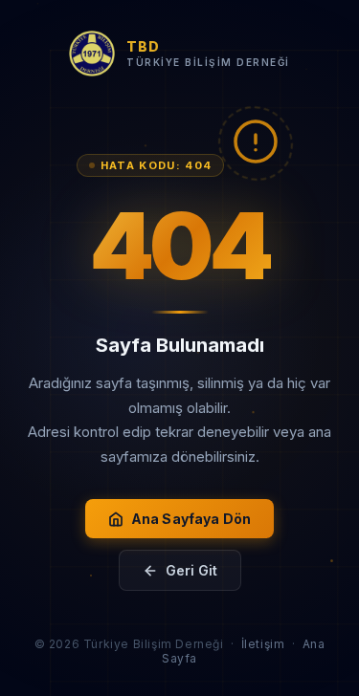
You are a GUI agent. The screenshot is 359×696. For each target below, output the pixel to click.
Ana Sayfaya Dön (191, 519)
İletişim (263, 644)
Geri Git (191, 570)
